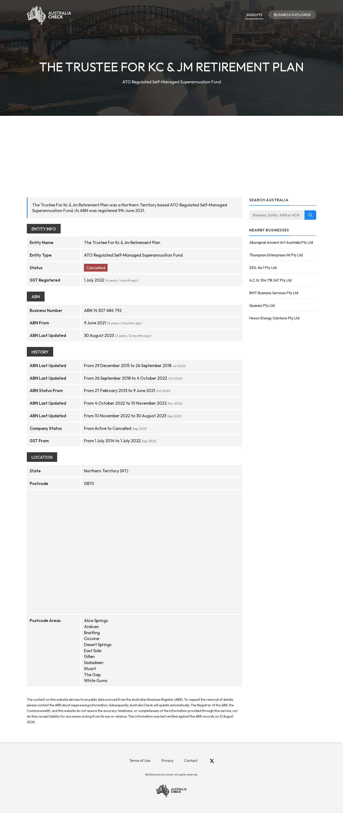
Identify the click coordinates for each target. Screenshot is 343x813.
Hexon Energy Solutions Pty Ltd (274, 318)
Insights (254, 14)
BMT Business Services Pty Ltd (273, 292)
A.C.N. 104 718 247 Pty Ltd (270, 280)
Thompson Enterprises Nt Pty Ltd (276, 255)
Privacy (167, 760)
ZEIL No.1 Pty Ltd (262, 267)
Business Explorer (292, 14)
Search (310, 215)
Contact (190, 760)
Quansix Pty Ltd (262, 305)
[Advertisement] (172, 151)
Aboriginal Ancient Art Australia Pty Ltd (281, 242)
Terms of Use (139, 760)
